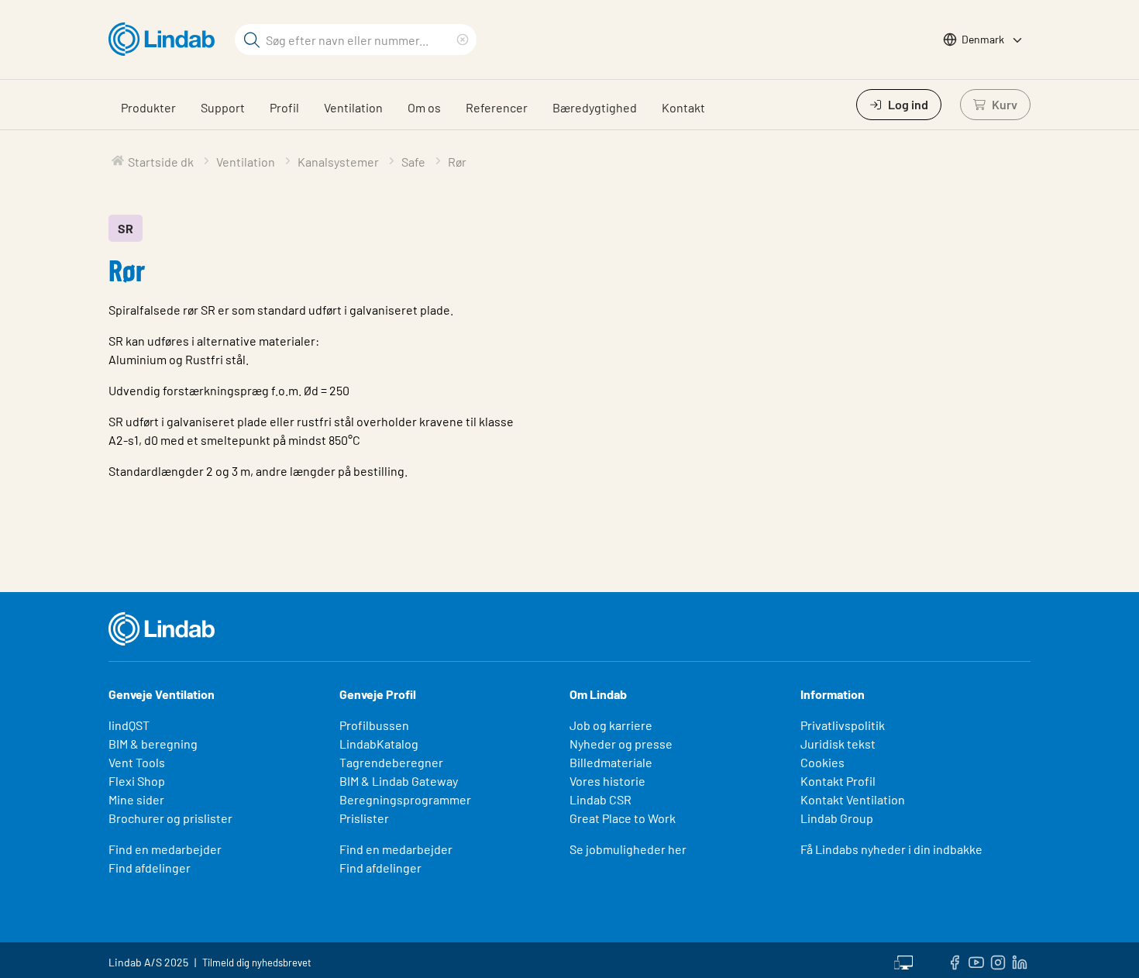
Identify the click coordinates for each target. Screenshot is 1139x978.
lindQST (129, 725)
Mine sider (136, 799)
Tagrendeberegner (391, 762)
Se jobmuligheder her (628, 849)
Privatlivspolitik (842, 725)
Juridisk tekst (838, 743)
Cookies (822, 762)
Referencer (497, 107)
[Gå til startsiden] (165, 39)
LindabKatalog (378, 743)
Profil (284, 107)
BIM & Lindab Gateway (398, 780)
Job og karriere (611, 725)
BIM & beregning (153, 743)
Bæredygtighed (594, 107)
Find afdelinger (149, 867)
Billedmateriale (611, 762)
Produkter (148, 107)
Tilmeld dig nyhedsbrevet (256, 962)
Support (223, 107)
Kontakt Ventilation (852, 799)
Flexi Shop (136, 780)
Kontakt (683, 107)
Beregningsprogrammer (405, 799)
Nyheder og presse (621, 743)
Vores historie (607, 780)
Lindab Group (836, 818)
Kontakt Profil (838, 780)
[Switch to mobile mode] (903, 960)
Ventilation (353, 107)
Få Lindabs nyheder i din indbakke (891, 849)
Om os (424, 107)
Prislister (364, 818)
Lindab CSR (600, 799)
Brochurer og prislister (170, 818)
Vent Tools (136, 762)
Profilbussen (374, 725)
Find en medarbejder (165, 849)
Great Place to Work (623, 818)
